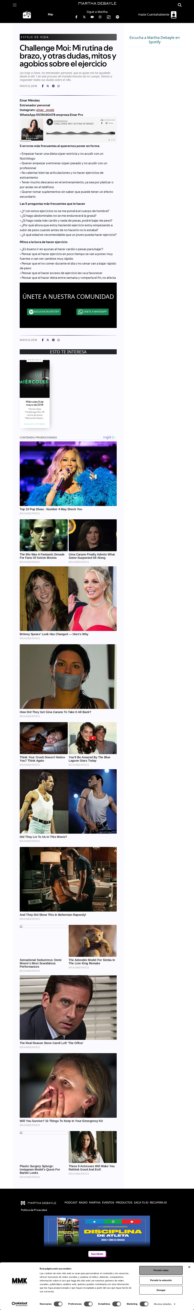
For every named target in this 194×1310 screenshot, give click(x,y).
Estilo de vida (35, 37)
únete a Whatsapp (95, 311)
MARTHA (95, 1202)
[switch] (88, 1304)
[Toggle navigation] (14, 5)
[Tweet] (47, 86)
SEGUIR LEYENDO (34, 424)
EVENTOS (108, 1202)
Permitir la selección (161, 1280)
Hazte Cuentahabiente (154, 14)
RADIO (83, 1202)
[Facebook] (43, 86)
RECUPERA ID (158, 1202)
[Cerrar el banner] (189, 1267)
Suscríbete (97, 1253)
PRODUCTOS (124, 1202)
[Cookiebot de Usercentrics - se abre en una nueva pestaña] (19, 1304)
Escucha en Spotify (46, 311)
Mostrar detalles (162, 1304)
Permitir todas (161, 1270)
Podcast (34, 359)
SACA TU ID (141, 1202)
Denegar (161, 1290)
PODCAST (71, 1202)
